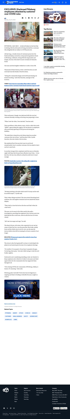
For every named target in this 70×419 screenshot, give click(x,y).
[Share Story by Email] (35, 18)
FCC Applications (6, 414)
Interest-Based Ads (48, 413)
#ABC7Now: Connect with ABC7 (59, 394)
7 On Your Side (39, 392)
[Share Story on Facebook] (22, 18)
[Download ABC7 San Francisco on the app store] (56, 408)
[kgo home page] (6, 390)
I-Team (37, 394)
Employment (55, 401)
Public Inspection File (56, 413)
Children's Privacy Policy (22, 413)
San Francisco (27, 390)
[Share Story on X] (26, 18)
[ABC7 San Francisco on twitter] (7, 408)
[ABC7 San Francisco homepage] (11, 2)
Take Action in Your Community (59, 397)
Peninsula (26, 397)
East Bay (26, 392)
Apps (15, 401)
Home (15, 390)
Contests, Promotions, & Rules (59, 403)
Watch (15, 397)
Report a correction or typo (9, 303)
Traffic (15, 394)
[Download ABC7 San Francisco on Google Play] (63, 408)
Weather (16, 392)
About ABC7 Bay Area (57, 390)
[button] (3, 2)
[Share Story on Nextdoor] (32, 18)
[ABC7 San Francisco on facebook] (4, 408)
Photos (16, 399)
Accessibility (55, 399)
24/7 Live (21, 2)
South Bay (26, 394)
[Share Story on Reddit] (29, 18)
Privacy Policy (5, 413)
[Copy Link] (38, 18)
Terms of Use (41, 413)
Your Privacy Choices (12, 413)
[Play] (55, 17)
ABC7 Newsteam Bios (57, 392)
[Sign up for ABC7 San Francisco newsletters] (14, 408)
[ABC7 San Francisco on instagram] (10, 408)
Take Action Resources (41, 390)
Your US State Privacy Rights (32, 413)
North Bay (26, 399)
